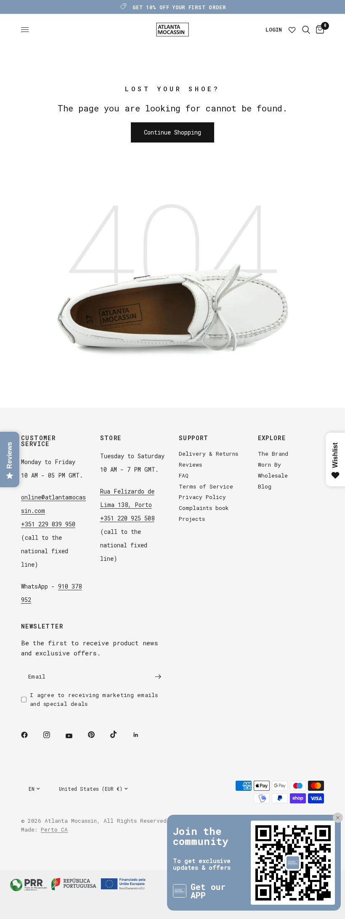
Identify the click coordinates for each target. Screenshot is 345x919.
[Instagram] (52, 735)
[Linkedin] (142, 735)
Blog (264, 486)
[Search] (306, 29)
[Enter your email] (157, 676)
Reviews (190, 464)
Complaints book (204, 508)
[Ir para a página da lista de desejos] (292, 29)
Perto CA (54, 829)
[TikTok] (119, 734)
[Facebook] (30, 735)
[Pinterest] (97, 734)
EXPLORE (272, 438)
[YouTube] (75, 735)
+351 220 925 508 (127, 518)
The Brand (273, 453)
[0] (318, 29)
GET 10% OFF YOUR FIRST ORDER (179, 7)
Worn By (269, 464)
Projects (192, 519)
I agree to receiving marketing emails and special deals (94, 699)
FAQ (183, 475)
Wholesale (273, 475)
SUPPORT (194, 438)
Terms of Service (206, 486)
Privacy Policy (202, 497)
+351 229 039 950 (48, 524)
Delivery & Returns (208, 453)
